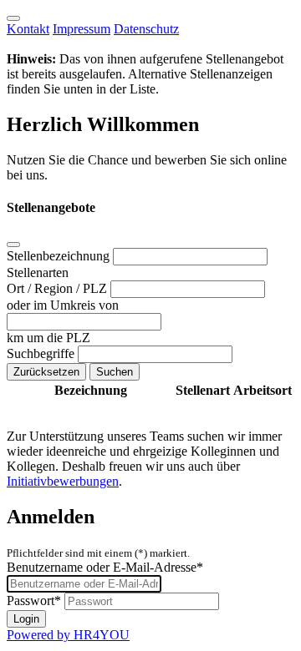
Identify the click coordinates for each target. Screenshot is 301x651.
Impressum (81, 29)
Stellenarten (38, 272)
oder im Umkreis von (63, 305)
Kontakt (28, 29)
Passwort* (34, 600)
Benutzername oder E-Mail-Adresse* (105, 567)
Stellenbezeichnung (60, 256)
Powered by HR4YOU (68, 635)
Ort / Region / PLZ (58, 288)
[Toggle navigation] (13, 18)
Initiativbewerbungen (63, 481)
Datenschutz (146, 29)
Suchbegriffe (42, 353)
